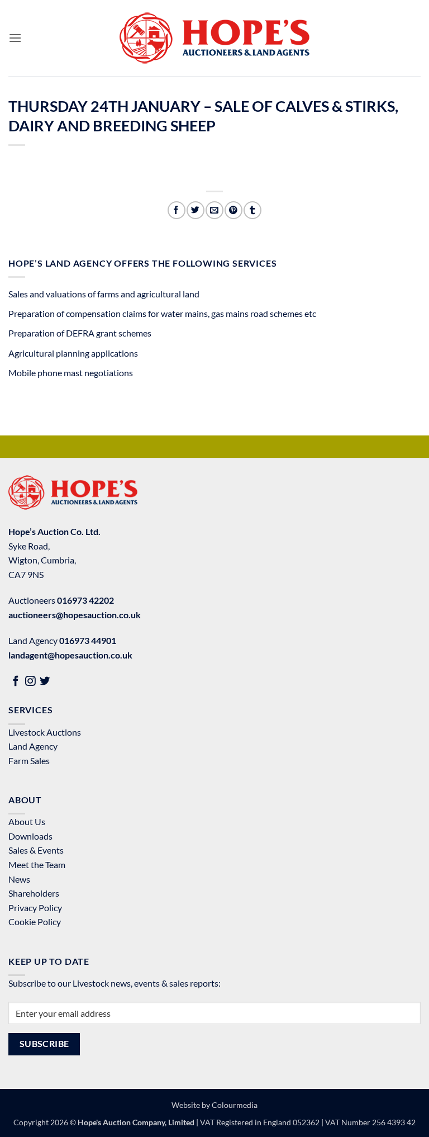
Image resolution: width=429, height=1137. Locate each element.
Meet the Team (36, 864)
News (19, 879)
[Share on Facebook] (176, 210)
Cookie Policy (34, 921)
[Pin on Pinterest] (233, 210)
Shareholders (33, 893)
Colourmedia (235, 1105)
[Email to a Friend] (214, 210)
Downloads (30, 836)
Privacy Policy (35, 907)
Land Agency (33, 746)
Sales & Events (36, 850)
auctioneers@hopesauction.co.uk (74, 614)
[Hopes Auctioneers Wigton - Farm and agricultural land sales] (214, 38)
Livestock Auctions (44, 732)
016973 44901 (87, 640)
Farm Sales (29, 760)
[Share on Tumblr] (252, 210)
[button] (15, 37)
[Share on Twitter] (195, 210)
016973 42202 (85, 600)
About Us (26, 821)
